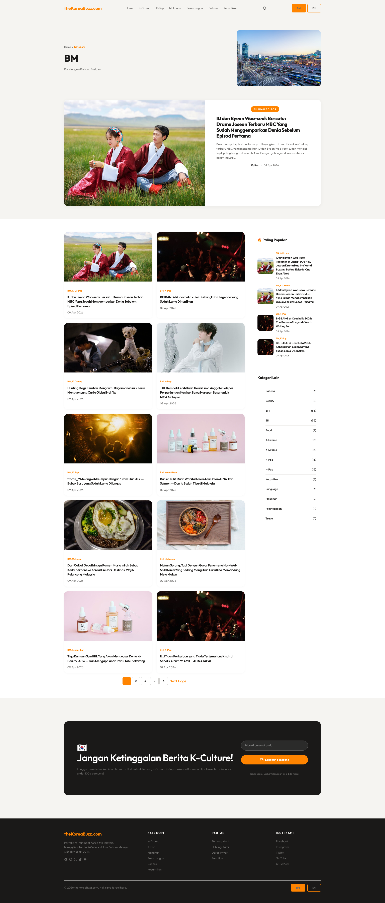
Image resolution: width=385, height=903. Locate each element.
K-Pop (160, 8)
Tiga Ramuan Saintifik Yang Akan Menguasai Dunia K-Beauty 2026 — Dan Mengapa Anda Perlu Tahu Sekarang (106, 658)
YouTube (281, 858)
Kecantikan (230, 8)
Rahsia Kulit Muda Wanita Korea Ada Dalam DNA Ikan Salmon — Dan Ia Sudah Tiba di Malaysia (196, 481)
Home (67, 46)
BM (299, 8)
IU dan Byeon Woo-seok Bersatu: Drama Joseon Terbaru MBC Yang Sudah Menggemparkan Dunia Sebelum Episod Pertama (258, 127)
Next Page (177, 681)
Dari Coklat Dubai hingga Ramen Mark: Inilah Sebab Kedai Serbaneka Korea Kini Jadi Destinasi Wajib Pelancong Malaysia (102, 569)
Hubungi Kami (220, 847)
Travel (269, 518)
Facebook (282, 841)
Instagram (282, 847)
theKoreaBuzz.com (83, 8)
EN (314, 8)
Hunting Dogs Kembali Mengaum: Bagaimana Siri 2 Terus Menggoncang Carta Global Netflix (106, 390)
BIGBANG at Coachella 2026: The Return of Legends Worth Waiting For (294, 322)
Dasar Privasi (220, 852)
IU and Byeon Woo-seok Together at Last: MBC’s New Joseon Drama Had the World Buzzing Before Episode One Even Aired (294, 265)
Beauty (269, 401)
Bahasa (213, 8)
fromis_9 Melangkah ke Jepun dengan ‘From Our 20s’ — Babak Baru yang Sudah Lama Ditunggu (105, 481)
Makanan (175, 8)
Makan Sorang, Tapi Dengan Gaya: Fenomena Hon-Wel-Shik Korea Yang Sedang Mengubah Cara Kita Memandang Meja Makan (200, 569)
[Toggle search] (264, 8)
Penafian (217, 858)
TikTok (280, 852)
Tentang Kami (220, 841)
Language (271, 489)
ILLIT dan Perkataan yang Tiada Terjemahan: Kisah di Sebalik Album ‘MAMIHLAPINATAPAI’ (196, 658)
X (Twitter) (282, 864)
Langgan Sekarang (277, 759)
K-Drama (144, 8)
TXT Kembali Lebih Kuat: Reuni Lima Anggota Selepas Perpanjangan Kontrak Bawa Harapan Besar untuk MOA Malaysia (196, 392)
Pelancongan (195, 8)
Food (268, 430)
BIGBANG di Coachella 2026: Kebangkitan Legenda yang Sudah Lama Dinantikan (199, 299)
